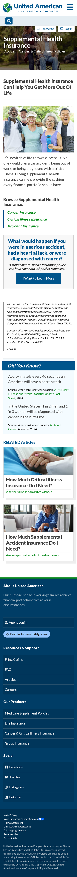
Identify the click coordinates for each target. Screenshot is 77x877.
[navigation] (70, 7)
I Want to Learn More (38, 278)
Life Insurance (15, 723)
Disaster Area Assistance (17, 826)
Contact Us (47, 28)
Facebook (15, 767)
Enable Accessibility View (28, 634)
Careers (11, 690)
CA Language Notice (15, 830)
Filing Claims (14, 659)
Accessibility (10, 838)
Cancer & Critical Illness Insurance (29, 733)
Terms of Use (11, 834)
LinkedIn (14, 797)
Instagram (16, 787)
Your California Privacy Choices (21, 818)
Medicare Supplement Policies (27, 713)
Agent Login (17, 622)
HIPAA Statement (13, 822)
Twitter (14, 777)
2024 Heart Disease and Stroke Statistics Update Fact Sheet (38, 394)
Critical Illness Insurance (27, 219)
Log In (68, 28)
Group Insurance (17, 743)
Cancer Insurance (21, 212)
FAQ (8, 669)
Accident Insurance (22, 226)
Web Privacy (11, 815)
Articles (10, 679)
